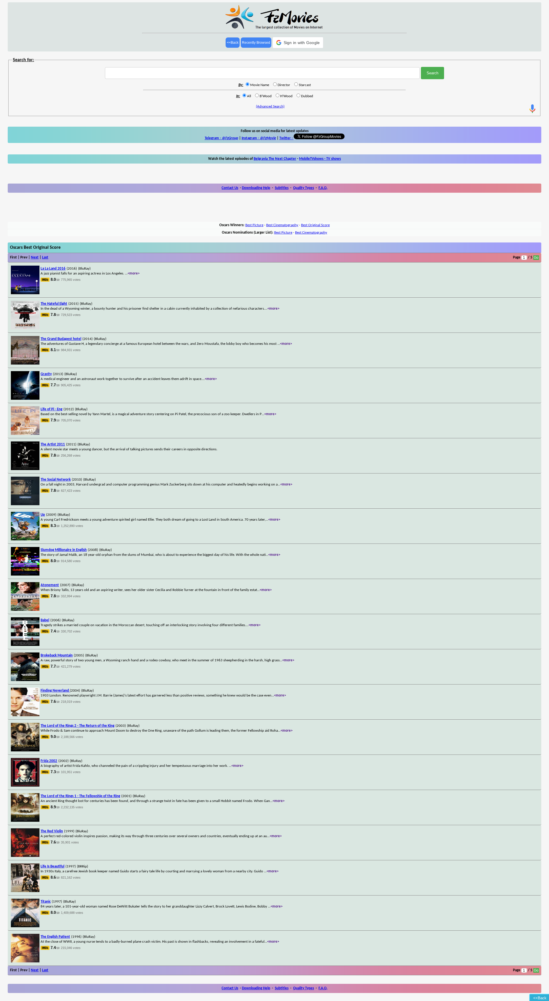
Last (45, 257)
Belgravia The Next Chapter (275, 159)
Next (35, 257)
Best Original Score (315, 225)
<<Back (232, 43)
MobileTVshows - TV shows (320, 159)
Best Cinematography (282, 225)
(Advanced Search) (270, 106)
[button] (298, 42)
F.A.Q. (323, 188)
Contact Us (230, 188)
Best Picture (254, 225)
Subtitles (282, 188)
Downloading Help (256, 188)
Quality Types (303, 188)
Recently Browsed (256, 43)
